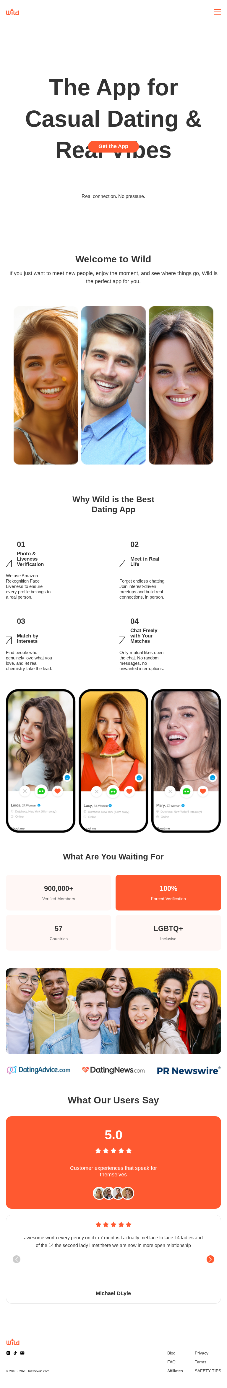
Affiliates (175, 1370)
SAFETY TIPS (208, 1370)
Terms (200, 1362)
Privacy (201, 1353)
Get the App (113, 146)
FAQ (171, 1362)
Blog (171, 1353)
